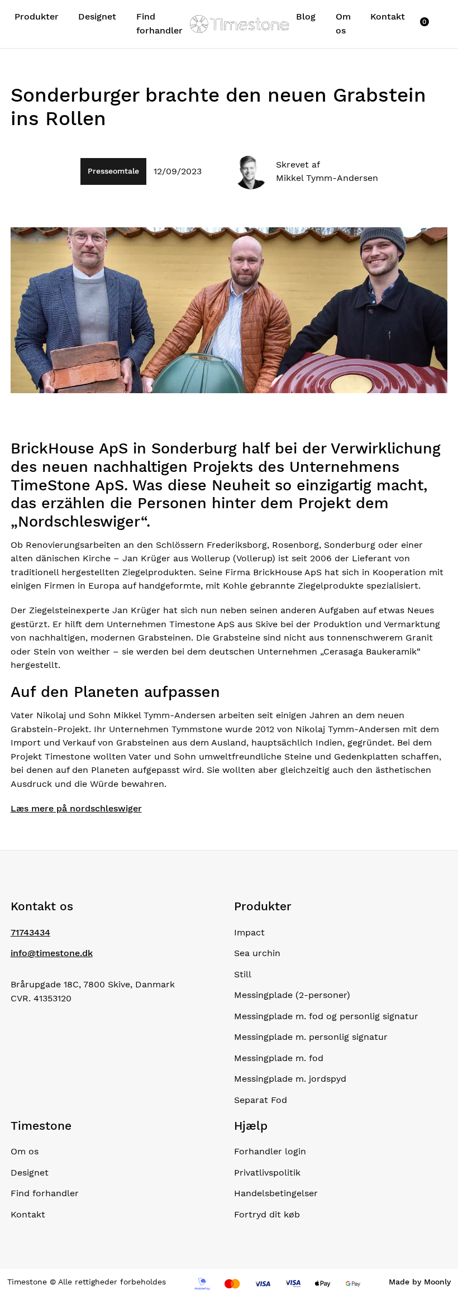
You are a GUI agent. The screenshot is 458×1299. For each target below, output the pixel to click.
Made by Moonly (420, 1281)
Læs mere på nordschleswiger (76, 808)
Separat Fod (260, 1100)
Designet (97, 16)
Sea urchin (257, 953)
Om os (343, 23)
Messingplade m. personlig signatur (311, 1036)
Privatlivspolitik (267, 1172)
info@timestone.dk (52, 953)
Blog (306, 16)
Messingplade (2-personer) (292, 995)
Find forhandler (159, 23)
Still (242, 974)
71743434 (30, 932)
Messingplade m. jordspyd (290, 1078)
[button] (430, 20)
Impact (249, 932)
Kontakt (387, 16)
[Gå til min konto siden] (414, 24)
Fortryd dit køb (267, 1214)
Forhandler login (270, 1151)
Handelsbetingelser (276, 1193)
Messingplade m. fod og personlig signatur (326, 1016)
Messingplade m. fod (278, 1058)
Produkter (37, 16)
